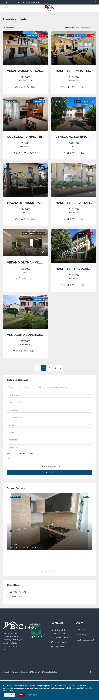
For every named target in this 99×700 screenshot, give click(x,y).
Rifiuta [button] (20, 695)
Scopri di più (32, 695)
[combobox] (85, 27)
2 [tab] (47, 571)
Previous (11, 531)
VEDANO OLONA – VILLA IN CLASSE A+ (35, 262)
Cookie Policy (81, 634)
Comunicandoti (88, 640)
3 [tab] (51, 571)
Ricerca (49, 472)
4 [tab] (54, 571)
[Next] (60, 368)
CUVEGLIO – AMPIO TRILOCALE (30, 137)
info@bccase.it (16, 596)
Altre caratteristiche (51, 466)
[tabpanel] (49, 521)
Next (88, 531)
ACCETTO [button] (9, 695)
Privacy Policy (81, 629)
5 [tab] (58, 571)
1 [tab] (43, 571)
